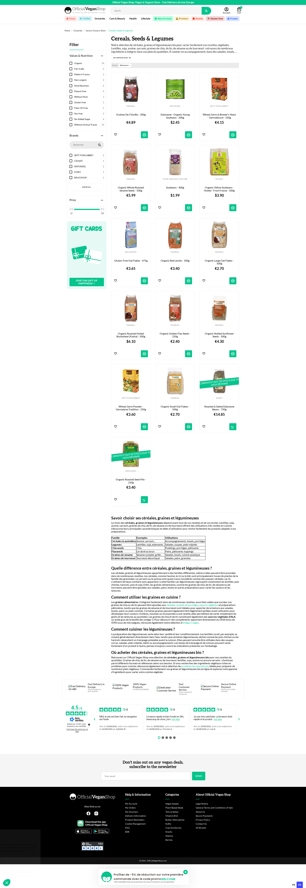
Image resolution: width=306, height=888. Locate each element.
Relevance (125, 65)
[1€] (71, 209)
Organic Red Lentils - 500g (175, 260)
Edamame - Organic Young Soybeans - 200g (175, 116)
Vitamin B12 (171, 815)
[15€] (102, 209)
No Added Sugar (89, 119)
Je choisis (20, 872)
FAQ (127, 827)
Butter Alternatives (174, 819)
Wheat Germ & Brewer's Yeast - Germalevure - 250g (219, 116)
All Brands (201, 827)
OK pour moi (53, 872)
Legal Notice (202, 803)
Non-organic (89, 80)
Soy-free (89, 113)
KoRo (168, 823)
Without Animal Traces (89, 124)
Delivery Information (135, 815)
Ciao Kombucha (173, 827)
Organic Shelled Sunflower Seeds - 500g (219, 335)
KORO (89, 172)
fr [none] (293, 884)
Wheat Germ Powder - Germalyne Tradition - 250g (131, 408)
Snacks (168, 831)
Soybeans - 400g (175, 187)
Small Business (89, 85)
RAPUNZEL (89, 166)
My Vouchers (131, 811)
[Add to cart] (144, 134)
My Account (131, 803)
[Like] (115, 135)
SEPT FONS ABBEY (89, 155)
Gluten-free (89, 102)
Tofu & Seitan (171, 811)
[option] (294, 885)
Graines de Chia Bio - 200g (131, 114)
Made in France (89, 74)
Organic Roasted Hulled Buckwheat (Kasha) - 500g (131, 335)
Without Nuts (89, 96)
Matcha (169, 835)
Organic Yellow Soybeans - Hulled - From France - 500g (219, 189)
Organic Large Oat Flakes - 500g (219, 262)
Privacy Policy (203, 819)
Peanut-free (89, 91)
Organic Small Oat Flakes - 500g (175, 408)
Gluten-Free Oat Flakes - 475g (131, 260)
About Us (200, 811)
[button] (122, 57)
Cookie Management (135, 823)
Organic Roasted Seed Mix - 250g (131, 481)
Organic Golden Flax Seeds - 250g (175, 335)
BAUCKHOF (89, 177)
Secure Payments (204, 815)
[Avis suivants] (239, 719)
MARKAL (131, 106)
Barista (168, 839)
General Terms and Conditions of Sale (214, 807)
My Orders (130, 807)
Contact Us (201, 823)
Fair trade (89, 68)
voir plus (175, 719)
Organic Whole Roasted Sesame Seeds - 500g (131, 189)
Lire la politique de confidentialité (20, 861)
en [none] (299, 884)
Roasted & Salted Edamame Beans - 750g (219, 408)
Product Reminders (134, 819)
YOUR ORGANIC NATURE (175, 179)
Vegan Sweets (172, 803)
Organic (89, 63)
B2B (127, 831)
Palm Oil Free (89, 108)
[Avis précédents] (94, 719)
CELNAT (89, 160)
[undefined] (89, 724)
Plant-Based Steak (174, 807)
